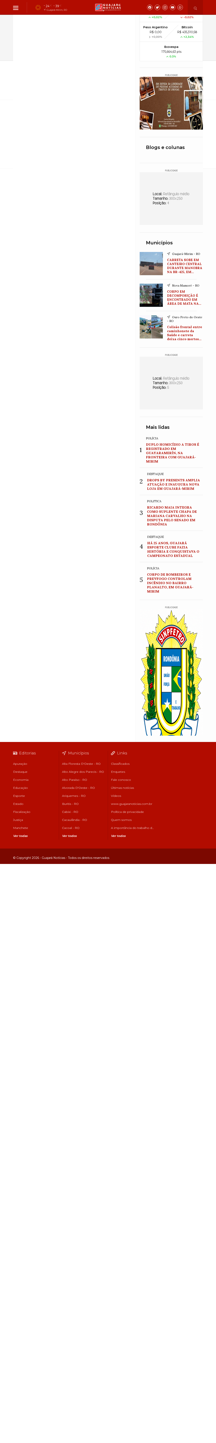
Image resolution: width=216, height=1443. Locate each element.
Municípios (159, 243)
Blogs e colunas (165, 147)
